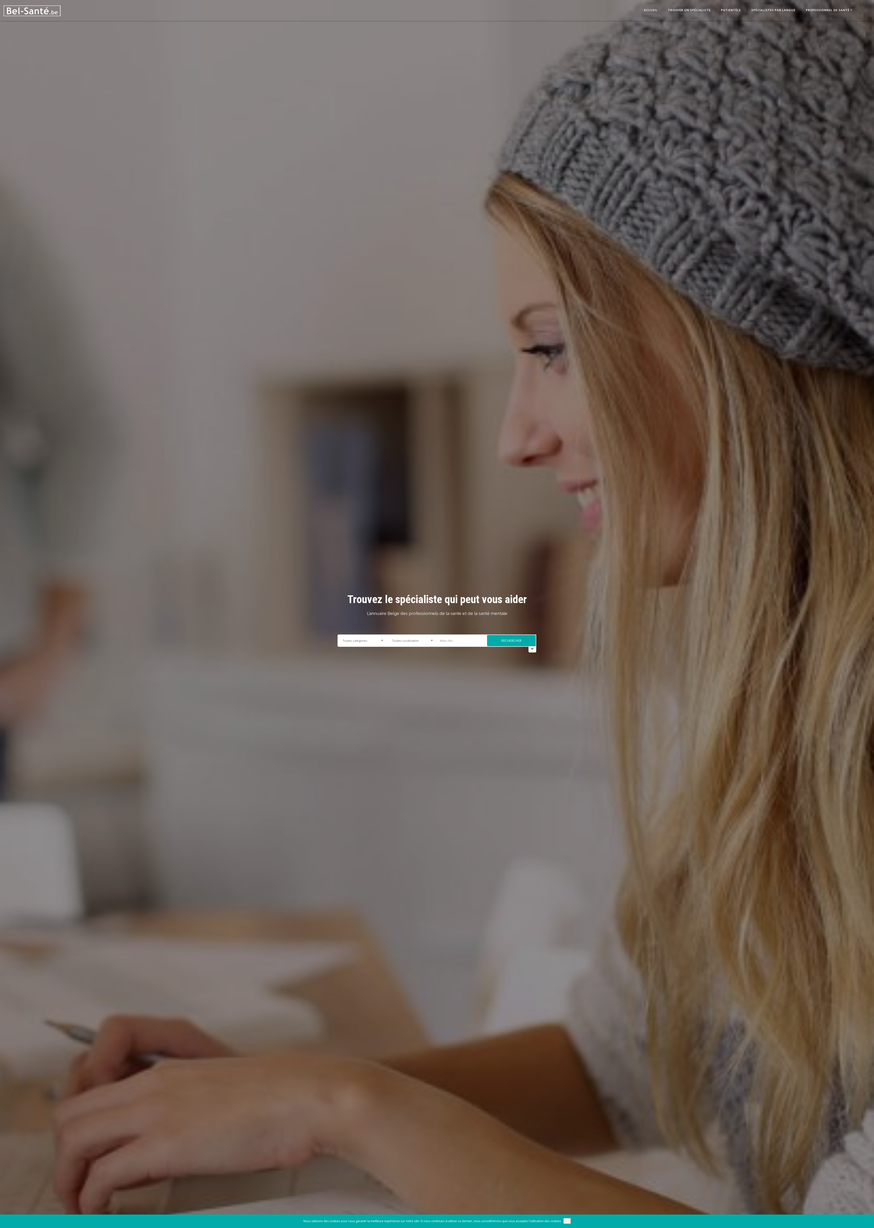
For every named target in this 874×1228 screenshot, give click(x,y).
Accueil (650, 10)
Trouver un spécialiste (689, 10)
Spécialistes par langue (772, 10)
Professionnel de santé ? (828, 10)
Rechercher (511, 640)
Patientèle (730, 10)
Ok (567, 1221)
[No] (868, 1221)
